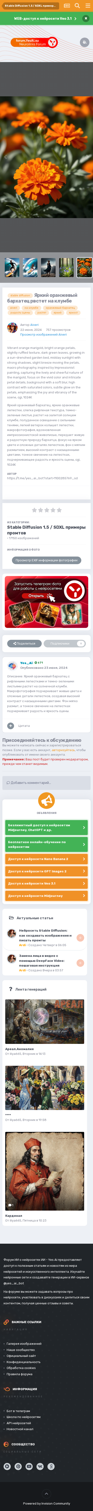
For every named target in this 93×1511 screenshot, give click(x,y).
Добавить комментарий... (30, 783)
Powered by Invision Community (46, 1503)
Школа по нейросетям (24, 1417)
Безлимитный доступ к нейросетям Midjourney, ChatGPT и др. (39, 827)
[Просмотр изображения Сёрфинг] (30, 267)
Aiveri (34, 325)
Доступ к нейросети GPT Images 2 (37, 871)
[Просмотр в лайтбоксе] (46, 157)
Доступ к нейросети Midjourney (35, 896)
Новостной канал (20, 1429)
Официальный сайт (21, 1356)
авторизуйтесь (63, 750)
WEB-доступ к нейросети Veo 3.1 (43, 19)
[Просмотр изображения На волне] (12, 267)
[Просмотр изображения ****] (44, 1088)
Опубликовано (44, 668)
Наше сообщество (21, 1350)
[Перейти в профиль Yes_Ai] (12, 666)
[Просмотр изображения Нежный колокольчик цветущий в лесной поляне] (66, 267)
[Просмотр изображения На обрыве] (48, 267)
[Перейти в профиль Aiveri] (12, 328)
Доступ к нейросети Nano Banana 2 (38, 859)
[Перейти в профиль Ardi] (12, 934)
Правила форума (19, 1374)
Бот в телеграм (18, 1411)
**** (8, 1115)
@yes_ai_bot (14, 1283)
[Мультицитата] (10, 726)
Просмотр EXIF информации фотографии (47, 560)
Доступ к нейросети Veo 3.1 (31, 883)
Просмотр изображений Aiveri (43, 334)
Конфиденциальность (24, 1362)
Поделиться (25, 643)
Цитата (24, 726)
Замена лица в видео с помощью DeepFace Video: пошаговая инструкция (41, 960)
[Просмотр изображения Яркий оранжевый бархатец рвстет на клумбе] (84, 267)
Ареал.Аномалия (19, 1049)
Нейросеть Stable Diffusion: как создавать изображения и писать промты (45, 935)
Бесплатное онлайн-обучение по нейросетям (37, 844)
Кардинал (13, 1216)
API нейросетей (19, 1423)
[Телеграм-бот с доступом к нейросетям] (46, 602)
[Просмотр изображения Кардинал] (44, 1171)
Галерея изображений (24, 1343)
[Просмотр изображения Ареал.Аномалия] (44, 1021)
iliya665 (15, 1054)
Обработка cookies (21, 1368)
